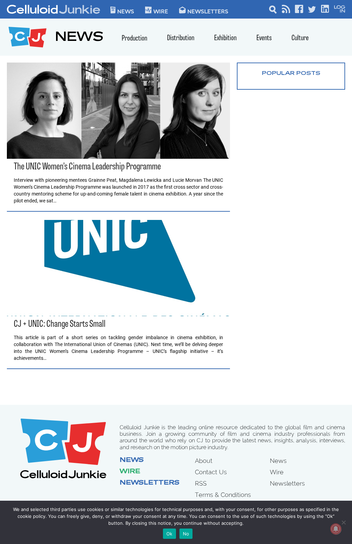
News (125, 11)
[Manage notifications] (335, 528)
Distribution (180, 38)
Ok (169, 533)
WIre (160, 11)
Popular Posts (291, 73)
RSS (201, 483)
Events (264, 38)
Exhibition (225, 38)
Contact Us (211, 472)
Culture (300, 38)
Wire (130, 471)
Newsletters (207, 11)
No (186, 533)
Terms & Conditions (223, 494)
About (203, 460)
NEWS (79, 38)
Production (134, 38)
